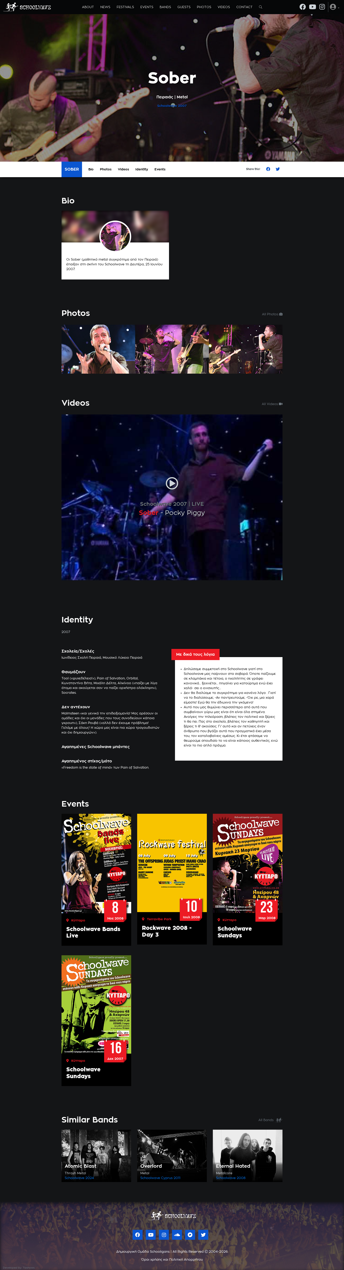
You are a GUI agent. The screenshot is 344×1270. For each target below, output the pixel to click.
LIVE (198, 504)
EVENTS (146, 7)
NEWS (105, 7)
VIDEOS (224, 7)
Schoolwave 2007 (163, 504)
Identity (141, 169)
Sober (148, 513)
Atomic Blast (80, 1166)
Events (159, 169)
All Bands (266, 1120)
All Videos (270, 404)
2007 (182, 105)
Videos (123, 169)
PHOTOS (204, 7)
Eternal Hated (233, 1166)
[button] (334, 7)
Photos (105, 169)
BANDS (165, 7)
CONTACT (244, 7)
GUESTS (184, 7)
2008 (241, 1178)
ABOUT (88, 7)
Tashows (29, 1268)
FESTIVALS (125, 7)
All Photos (270, 314)
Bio (91, 169)
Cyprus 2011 (170, 1178)
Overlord (151, 1166)
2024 (89, 1178)
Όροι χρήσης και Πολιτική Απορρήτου (172, 1259)
